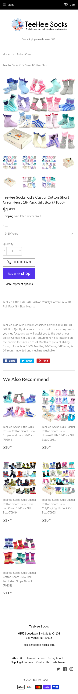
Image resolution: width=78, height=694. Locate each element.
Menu (11, 4)
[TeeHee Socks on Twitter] (58, 669)
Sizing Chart (55, 658)
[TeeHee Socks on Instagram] (71, 669)
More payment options (19, 284)
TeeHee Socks (40, 679)
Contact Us (42, 662)
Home (6, 54)
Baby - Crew (24, 54)
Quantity (8, 244)
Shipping (8, 216)
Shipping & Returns (22, 662)
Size (5, 226)
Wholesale (59, 662)
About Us (17, 658)
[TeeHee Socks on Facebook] (65, 669)
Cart (72, 4)
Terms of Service (36, 658)
